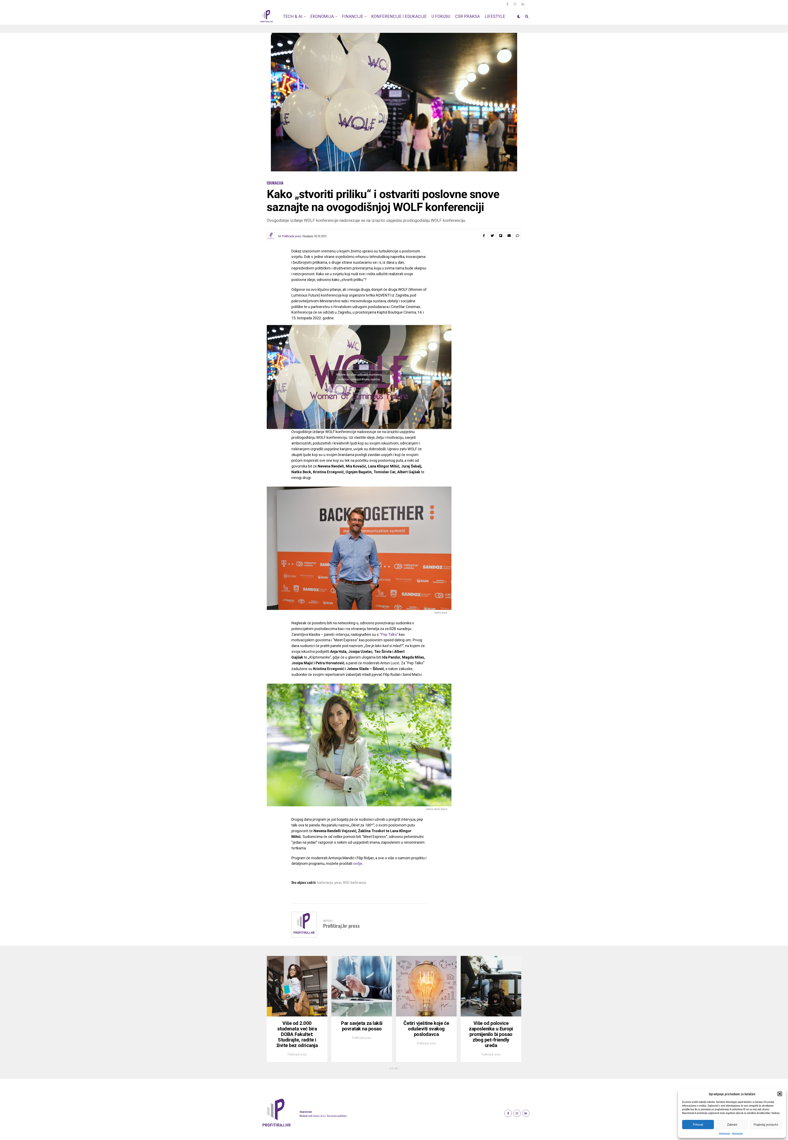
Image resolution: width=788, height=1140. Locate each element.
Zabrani (732, 1124)
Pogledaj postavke (766, 1124)
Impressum (724, 1133)
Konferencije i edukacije (399, 16)
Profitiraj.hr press (291, 236)
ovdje (357, 863)
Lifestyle (495, 16)
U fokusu (441, 16)
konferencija (325, 882)
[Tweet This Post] (492, 235)
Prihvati (698, 1124)
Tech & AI (292, 16)
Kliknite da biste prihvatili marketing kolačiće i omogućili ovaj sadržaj (359, 377)
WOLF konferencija (354, 882)
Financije (352, 16)
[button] (780, 1094)
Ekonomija (322, 16)
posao (337, 882)
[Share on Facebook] (484, 235)
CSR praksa (467, 16)
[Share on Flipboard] (500, 235)
